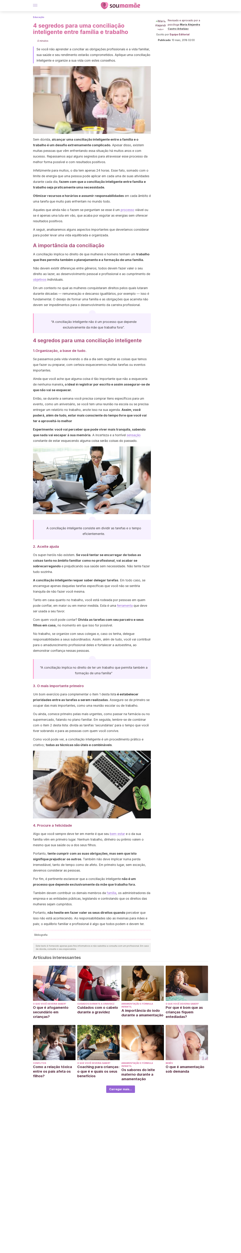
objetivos (39, 279)
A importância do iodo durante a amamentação (142, 1012)
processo (127, 210)
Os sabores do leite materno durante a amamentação (138, 1074)
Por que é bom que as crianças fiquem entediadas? (184, 1012)
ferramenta (125, 605)
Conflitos (39, 1063)
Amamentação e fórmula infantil (137, 1005)
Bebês (169, 1063)
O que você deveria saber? (49, 1003)
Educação (38, 17)
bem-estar (117, 834)
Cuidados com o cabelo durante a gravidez (97, 1009)
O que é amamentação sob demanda (185, 1069)
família (111, 893)
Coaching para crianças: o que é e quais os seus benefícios (98, 1071)
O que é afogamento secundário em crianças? (50, 1012)
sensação (134, 435)
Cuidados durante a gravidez (96, 1003)
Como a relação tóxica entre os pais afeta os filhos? (52, 1071)
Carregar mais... (120, 1089)
